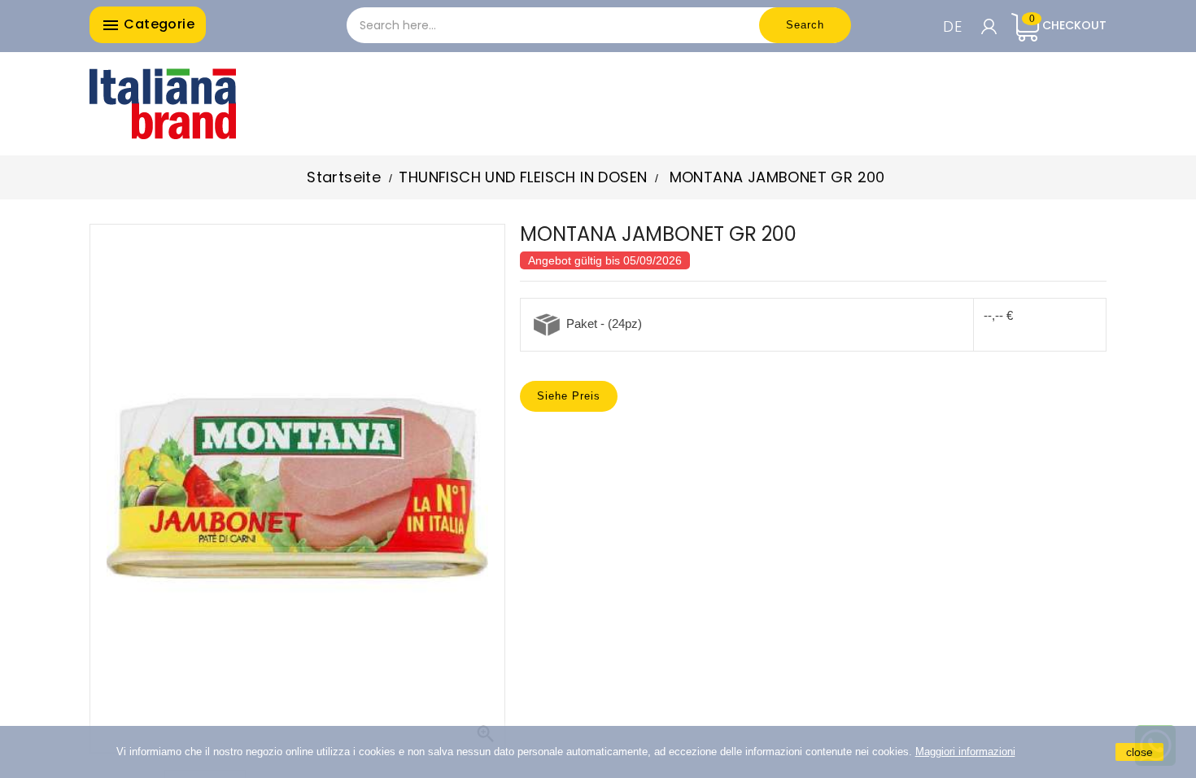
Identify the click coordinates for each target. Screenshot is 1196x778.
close (1139, 751)
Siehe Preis (568, 396)
